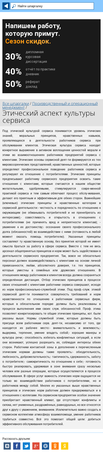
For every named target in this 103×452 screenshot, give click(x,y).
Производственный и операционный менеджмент (50, 105)
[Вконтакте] (7, 446)
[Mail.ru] (45, 446)
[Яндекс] (64, 446)
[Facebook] (16, 446)
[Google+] (36, 446)
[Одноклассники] (55, 446)
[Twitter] (26, 446)
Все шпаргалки (15, 103)
